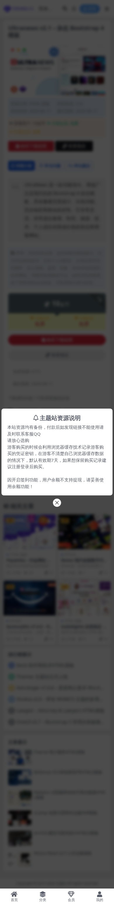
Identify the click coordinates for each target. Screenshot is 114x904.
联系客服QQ (28, 434)
